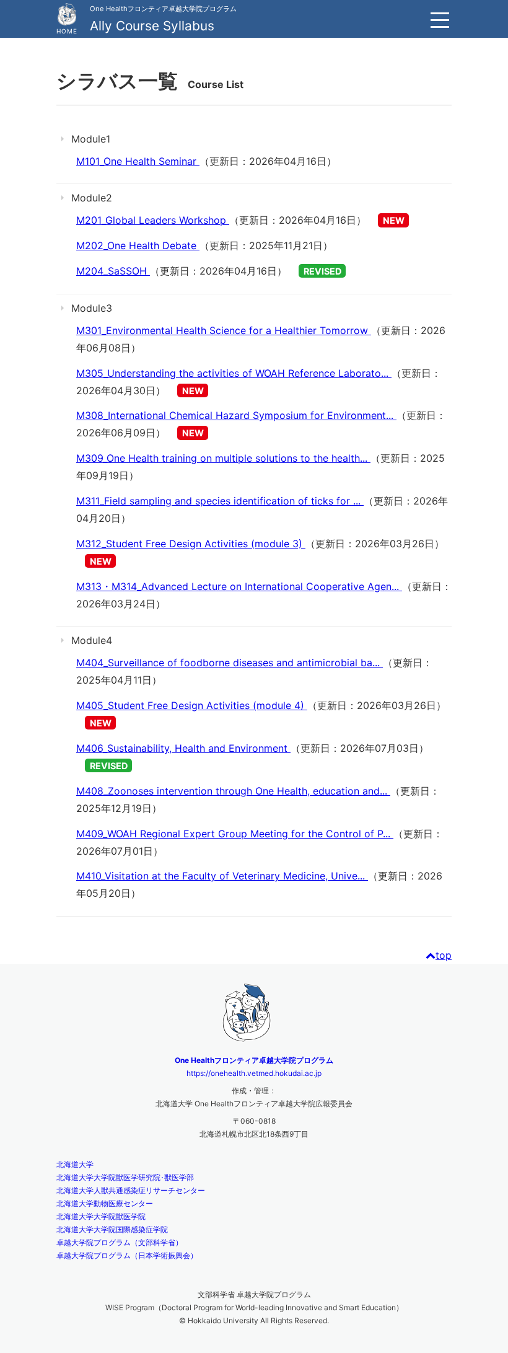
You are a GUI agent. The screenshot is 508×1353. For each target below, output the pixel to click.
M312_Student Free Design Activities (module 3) (190, 543)
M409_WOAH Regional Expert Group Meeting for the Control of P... (234, 833)
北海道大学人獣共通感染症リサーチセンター (130, 1190)
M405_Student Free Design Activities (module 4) (191, 705)
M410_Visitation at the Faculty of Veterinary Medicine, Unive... (222, 876)
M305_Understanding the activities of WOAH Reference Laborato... (234, 373)
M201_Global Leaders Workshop (152, 220)
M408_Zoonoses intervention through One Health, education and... (233, 791)
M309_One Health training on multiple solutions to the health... (223, 458)
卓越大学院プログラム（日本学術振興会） (127, 1255)
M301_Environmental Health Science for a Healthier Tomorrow (223, 330)
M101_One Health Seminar (137, 161)
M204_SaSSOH (113, 271)
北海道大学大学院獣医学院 (101, 1216)
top (444, 955)
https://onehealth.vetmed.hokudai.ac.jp (254, 1073)
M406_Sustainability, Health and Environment (183, 748)
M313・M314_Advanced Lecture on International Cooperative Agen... (239, 586)
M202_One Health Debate (137, 245)
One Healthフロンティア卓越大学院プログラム (254, 1060)
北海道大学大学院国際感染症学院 (112, 1229)
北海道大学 (75, 1164)
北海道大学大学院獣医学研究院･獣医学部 (125, 1177)
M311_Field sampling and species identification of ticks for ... (220, 501)
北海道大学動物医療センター (104, 1203)
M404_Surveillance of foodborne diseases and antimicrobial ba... (229, 662)
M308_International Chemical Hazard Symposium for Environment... (236, 415)
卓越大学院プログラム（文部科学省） (119, 1242)
